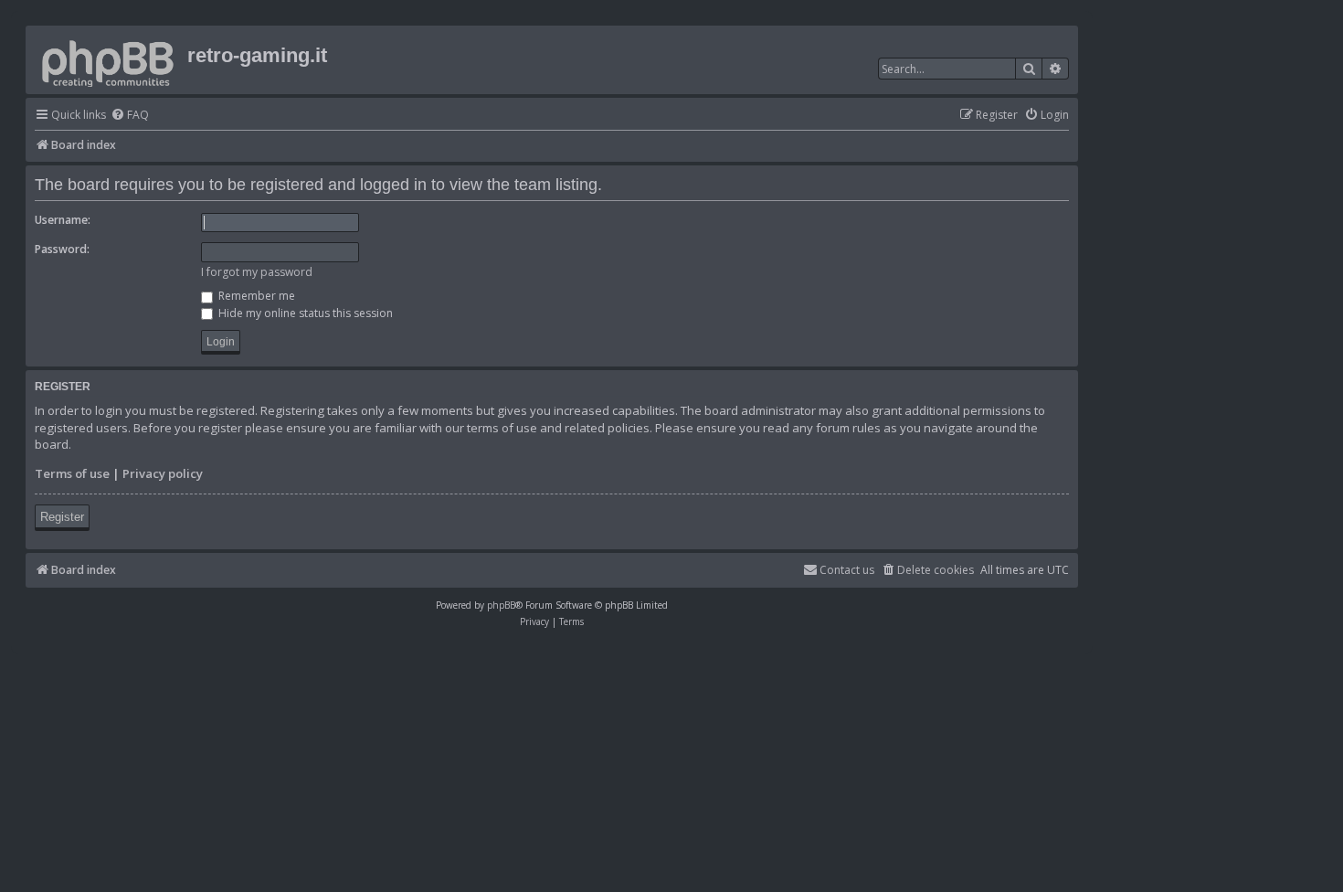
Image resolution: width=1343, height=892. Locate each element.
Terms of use (72, 473)
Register (62, 517)
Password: (62, 249)
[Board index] (108, 60)
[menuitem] (130, 115)
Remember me (255, 295)
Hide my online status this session (304, 313)
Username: (62, 220)
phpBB (501, 605)
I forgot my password (256, 272)
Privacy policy (162, 473)
